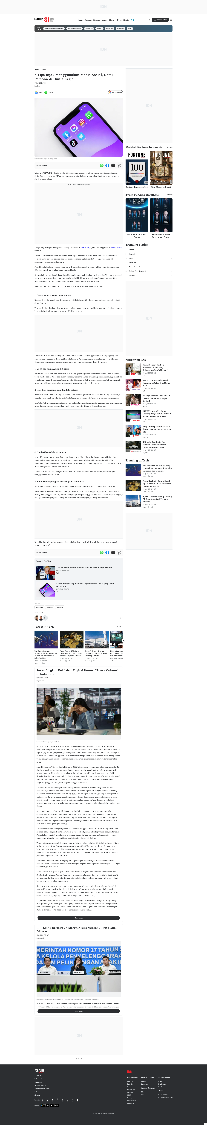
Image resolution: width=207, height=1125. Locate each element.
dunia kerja (86, 247)
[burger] (171, 19)
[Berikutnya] (123, 640)
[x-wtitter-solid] (113, 165)
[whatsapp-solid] (102, 165)
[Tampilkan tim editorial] (121, 618)
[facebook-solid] (107, 165)
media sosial (116, 247)
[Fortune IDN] (44, 20)
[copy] (119, 165)
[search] (149, 19)
